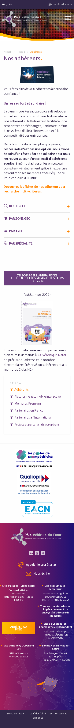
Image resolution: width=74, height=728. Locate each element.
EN (10, 4)
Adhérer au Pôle (18, 628)
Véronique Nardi (54, 355)
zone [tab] (20, 218)
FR (3, 4)
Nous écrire (41, 573)
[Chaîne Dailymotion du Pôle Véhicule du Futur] (43, 553)
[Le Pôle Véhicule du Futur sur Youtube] (37, 553)
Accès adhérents (63, 4)
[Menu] (68, 18)
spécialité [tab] (20, 243)
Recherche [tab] (17, 206)
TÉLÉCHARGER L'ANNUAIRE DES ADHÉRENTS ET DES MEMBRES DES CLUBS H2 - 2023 (37, 278)
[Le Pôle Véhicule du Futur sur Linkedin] (31, 553)
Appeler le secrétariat (40, 564)
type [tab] (16, 231)
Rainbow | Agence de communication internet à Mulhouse (37, 724)
